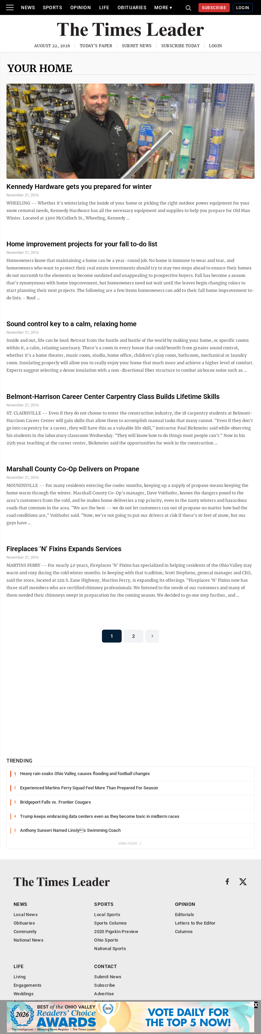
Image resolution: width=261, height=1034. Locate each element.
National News (29, 940)
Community (25, 931)
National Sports (110, 948)
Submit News (137, 45)
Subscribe (214, 7)
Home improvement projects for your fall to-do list (81, 244)
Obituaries (132, 7)
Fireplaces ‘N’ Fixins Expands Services (63, 549)
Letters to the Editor (195, 923)
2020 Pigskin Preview (116, 931)
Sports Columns (110, 923)
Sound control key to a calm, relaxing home (71, 324)
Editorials (184, 914)
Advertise (104, 993)
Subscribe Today (180, 45)
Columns (184, 931)
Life (104, 7)
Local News (26, 914)
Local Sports (107, 914)
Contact (105, 966)
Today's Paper (96, 45)
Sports (52, 7)
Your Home (39, 68)
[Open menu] (10, 7)
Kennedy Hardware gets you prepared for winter (79, 186)
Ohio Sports (106, 940)
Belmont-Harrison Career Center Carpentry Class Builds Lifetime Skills (113, 396)
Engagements (27, 985)
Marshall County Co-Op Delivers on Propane (72, 469)
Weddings (24, 993)
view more (128, 843)
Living (19, 976)
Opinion (80, 7)
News (28, 7)
